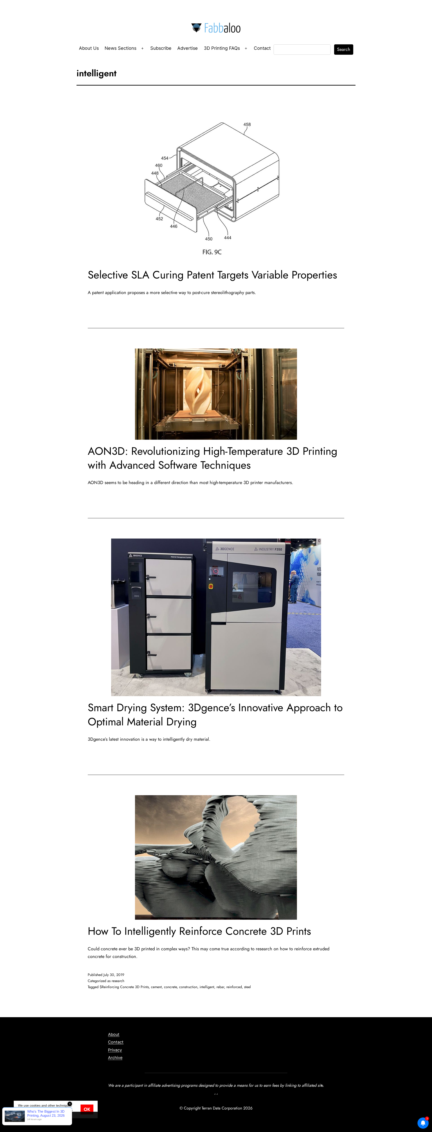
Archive (115, 1057)
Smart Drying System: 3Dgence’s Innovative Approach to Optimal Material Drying (215, 714)
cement (156, 986)
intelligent (207, 986)
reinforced (234, 986)
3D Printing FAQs (222, 48)
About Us (89, 48)
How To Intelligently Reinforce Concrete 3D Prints (199, 931)
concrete (170, 986)
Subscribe (160, 48)
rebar (220, 986)
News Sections (120, 48)
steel (247, 986)
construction (188, 986)
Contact (262, 48)
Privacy (115, 1050)
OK (87, 1109)
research (118, 980)
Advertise (187, 48)
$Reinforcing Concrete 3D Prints (124, 986)
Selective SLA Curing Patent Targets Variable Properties (212, 275)
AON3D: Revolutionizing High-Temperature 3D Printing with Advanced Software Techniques (212, 458)
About (113, 1034)
